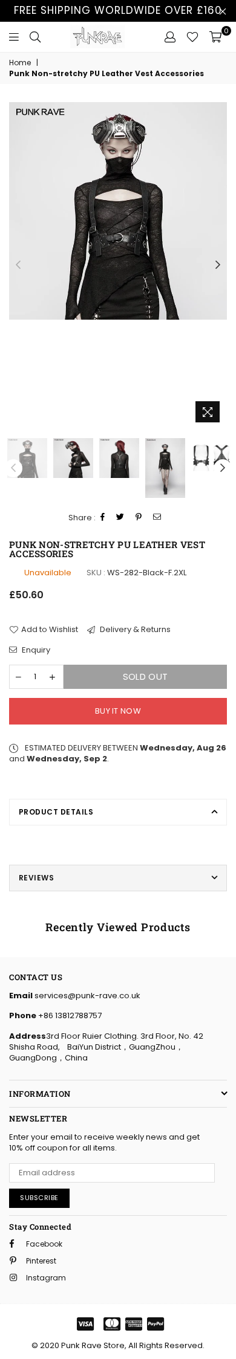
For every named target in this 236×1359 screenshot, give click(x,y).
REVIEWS (36, 878)
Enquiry (35, 650)
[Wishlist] (192, 37)
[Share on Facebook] (102, 517)
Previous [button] (18, 265)
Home (20, 63)
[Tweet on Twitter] (120, 517)
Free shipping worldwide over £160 (118, 10)
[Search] (35, 37)
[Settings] (170, 37)
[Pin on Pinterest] (139, 517)
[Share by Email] (157, 517)
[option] (118, 211)
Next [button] (218, 265)
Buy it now (118, 711)
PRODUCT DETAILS (56, 812)
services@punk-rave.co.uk (86, 995)
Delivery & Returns (134, 629)
